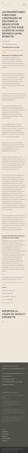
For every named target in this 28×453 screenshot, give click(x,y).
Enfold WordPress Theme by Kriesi (12, 450)
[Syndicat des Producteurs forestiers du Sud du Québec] (11, 4)
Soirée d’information (6, 438)
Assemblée (4, 436)
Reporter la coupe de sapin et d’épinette (13, 314)
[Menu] (24, 4)
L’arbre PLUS (4, 431)
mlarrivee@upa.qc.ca (8, 302)
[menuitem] (24, 4)
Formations (4, 440)
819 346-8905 (7, 381)
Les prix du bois (5, 434)
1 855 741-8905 (19, 381)
